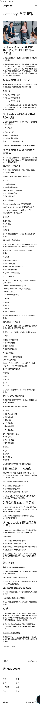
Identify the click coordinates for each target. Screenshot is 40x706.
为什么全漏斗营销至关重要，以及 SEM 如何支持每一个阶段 (20, 50)
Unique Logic (8, 5)
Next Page (32, 661)
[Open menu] (36, 6)
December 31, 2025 (9, 646)
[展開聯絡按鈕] (38, 699)
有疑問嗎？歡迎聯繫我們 (11, 633)
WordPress (30, 702)
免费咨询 (26, 637)
